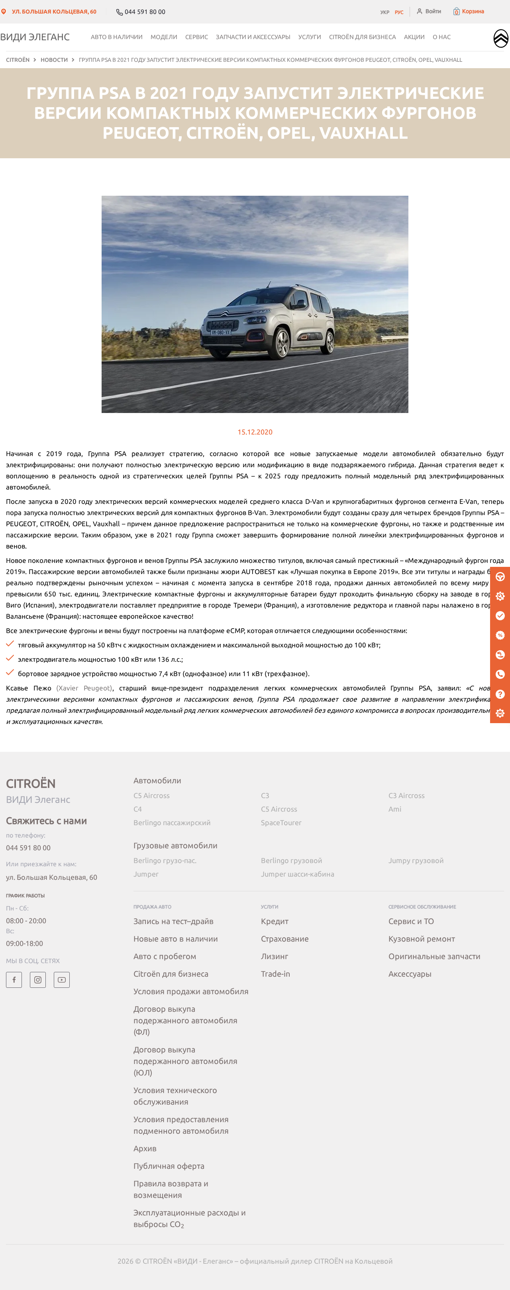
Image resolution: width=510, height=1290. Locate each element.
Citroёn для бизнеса (362, 36)
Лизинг (274, 956)
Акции (414, 36)
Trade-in (275, 973)
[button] (468, 11)
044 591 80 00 (28, 847)
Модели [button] (164, 36)
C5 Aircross (151, 795)
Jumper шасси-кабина (297, 874)
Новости (54, 60)
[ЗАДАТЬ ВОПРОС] (500, 694)
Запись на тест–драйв (173, 921)
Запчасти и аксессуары (253, 36)
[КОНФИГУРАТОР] (500, 714)
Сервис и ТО (411, 921)
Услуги (309, 36)
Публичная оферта (168, 1165)
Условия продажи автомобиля (191, 991)
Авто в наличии (117, 36)
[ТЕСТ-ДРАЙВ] (500, 577)
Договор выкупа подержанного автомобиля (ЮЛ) (185, 1061)
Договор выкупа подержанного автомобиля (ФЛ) (185, 1020)
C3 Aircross (406, 795)
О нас (442, 36)
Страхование (285, 938)
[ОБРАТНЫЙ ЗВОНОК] (500, 674)
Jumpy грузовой (416, 860)
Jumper (146, 874)
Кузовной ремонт (421, 938)
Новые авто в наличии (175, 938)
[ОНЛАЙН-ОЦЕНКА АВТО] (500, 616)
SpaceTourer (281, 822)
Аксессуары (410, 973)
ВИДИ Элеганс (35, 36)
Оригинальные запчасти (434, 956)
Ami (395, 809)
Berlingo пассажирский (172, 822)
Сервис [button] (196, 36)
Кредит (274, 921)
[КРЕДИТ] (500, 635)
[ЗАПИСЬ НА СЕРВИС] (500, 596)
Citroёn (17, 60)
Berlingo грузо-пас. (164, 860)
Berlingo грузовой (291, 860)
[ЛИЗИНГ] (500, 655)
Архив (145, 1148)
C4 (137, 809)
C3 (265, 795)
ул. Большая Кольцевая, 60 (51, 877)
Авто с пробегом (164, 956)
